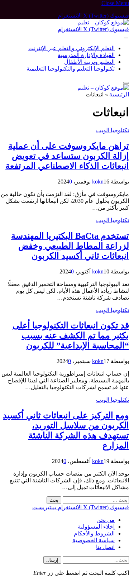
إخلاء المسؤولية (96, 527)
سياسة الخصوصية (93, 540)
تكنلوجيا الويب (112, 130)
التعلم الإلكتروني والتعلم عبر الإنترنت (71, 48)
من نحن (105, 520)
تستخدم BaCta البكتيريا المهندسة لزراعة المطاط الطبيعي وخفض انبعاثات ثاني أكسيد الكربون (70, 246)
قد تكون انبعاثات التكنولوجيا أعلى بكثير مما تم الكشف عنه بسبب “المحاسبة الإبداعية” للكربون (71, 335)
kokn (98, 181)
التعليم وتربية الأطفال (89, 62)
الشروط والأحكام (94, 533)
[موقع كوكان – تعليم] (103, 22)
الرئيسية (119, 94)
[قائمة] (126, 38)
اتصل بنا (105, 547)
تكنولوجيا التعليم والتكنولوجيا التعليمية (71, 69)
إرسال (52, 560)
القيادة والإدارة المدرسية (86, 55)
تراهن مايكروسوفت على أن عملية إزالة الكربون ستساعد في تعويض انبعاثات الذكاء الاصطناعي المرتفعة (67, 156)
